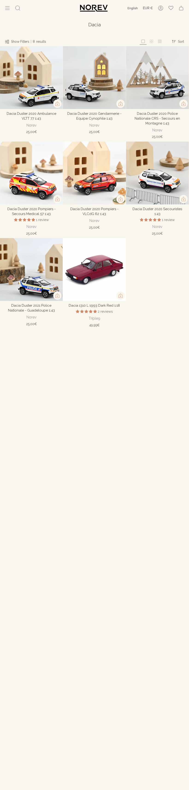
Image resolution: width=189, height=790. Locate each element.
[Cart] (181, 8)
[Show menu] (7, 8)
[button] (25, 220)
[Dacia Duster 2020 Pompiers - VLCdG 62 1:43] (94, 173)
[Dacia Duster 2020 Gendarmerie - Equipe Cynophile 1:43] (94, 77)
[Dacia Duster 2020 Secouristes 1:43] (157, 173)
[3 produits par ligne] (143, 41)
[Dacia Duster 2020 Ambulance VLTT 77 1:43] (31, 77)
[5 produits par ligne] (159, 41)
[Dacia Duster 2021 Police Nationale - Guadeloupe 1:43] (31, 269)
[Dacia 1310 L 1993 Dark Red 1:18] (94, 269)
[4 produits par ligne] (151, 41)
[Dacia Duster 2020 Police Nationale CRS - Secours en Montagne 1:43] (157, 77)
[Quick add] (57, 104)
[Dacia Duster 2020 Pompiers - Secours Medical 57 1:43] (31, 173)
